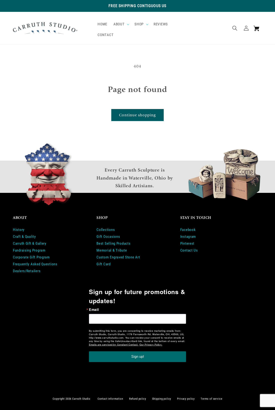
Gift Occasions (108, 236)
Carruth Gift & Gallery (29, 243)
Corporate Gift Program (31, 257)
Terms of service (211, 398)
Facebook (188, 229)
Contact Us (189, 250)
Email (94, 309)
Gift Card (103, 264)
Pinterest (187, 243)
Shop (139, 24)
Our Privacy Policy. (150, 344)
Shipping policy (161, 398)
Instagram (188, 236)
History (18, 229)
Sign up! (137, 356)
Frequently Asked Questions (35, 264)
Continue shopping (137, 115)
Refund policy (137, 398)
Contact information (110, 398)
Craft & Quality (24, 236)
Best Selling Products (113, 243)
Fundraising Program (29, 250)
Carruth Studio (81, 398)
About (119, 24)
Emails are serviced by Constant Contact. (114, 344)
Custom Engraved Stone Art (118, 257)
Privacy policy (186, 398)
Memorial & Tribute (111, 250)
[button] (120, 24)
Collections (105, 229)
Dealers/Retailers (26, 271)
